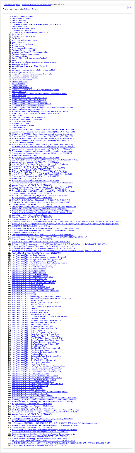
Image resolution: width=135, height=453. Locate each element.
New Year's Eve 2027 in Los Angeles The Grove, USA (32, 326)
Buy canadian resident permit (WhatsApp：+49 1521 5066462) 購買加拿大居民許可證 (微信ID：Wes (50, 237)
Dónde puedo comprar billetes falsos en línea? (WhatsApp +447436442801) (40, 140)
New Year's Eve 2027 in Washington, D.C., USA (30, 394)
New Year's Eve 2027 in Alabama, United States (30, 312)
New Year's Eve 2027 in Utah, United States (28, 390)
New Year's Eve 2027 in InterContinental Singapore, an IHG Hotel (37, 306)
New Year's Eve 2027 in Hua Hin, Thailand (28, 304)
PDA (129, 7)
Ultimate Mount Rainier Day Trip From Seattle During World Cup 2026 (38, 168)
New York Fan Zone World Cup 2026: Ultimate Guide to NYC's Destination (40, 164)
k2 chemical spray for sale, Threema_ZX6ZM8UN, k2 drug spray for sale (39, 209)
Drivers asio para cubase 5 (22, 80)
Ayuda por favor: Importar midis (24, 50)
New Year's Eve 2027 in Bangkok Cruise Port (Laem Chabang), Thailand (39, 263)
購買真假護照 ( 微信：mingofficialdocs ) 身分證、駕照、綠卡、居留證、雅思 (41, 242)
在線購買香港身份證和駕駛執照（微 (25, 232)
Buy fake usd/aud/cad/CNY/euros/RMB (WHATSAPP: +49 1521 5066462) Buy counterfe (45, 228)
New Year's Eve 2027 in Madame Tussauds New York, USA (34, 328)
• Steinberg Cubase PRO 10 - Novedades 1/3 (29, 117)
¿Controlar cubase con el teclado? (25, 78)
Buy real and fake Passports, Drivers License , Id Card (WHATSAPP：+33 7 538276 (44, 129)
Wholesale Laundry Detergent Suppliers (27, 178)
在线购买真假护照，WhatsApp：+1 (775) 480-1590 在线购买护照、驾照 (39, 439)
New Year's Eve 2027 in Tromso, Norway (27, 388)
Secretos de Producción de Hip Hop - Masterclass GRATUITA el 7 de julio (40, 112)
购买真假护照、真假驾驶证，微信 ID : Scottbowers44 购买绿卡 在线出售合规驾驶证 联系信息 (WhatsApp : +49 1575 (56, 251)
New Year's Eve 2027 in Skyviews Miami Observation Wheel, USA (37, 372)
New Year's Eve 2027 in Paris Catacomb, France (30, 350)
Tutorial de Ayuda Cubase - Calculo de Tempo (29, 102)
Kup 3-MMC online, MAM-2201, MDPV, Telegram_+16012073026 (36, 253)
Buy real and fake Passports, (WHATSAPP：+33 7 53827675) (35, 158)
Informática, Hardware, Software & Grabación (36, 5)
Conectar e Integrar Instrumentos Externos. (28, 106)
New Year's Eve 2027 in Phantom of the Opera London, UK (34, 352)
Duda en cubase (18, 46)
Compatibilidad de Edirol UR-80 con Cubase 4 (29, 66)
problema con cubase (20, 22)
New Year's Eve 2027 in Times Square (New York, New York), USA (37, 384)
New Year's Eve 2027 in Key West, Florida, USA (30, 310)
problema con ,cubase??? (22, 18)
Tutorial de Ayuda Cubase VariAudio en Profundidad (31, 104)
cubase (14, 60)
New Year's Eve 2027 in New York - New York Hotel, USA (34, 342)
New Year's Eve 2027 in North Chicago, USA (29, 346)
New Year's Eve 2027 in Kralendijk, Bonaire (28, 318)
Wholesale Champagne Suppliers (24, 156)
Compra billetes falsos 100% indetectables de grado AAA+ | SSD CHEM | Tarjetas (43, 191)
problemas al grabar (19, 26)
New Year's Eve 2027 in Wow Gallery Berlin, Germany (32, 396)
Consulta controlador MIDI (22, 88)
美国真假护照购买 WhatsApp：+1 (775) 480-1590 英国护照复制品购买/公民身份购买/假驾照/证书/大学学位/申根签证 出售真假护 (61, 443)
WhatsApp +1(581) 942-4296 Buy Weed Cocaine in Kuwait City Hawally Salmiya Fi (43, 147)
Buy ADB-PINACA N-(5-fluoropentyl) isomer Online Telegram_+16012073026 (41, 202)
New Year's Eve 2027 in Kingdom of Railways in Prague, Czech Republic (39, 316)
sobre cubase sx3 (18, 42)
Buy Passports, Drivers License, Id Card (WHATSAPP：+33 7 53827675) (40, 432)
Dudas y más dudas (19, 86)
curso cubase (17, 115)
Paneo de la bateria (19, 56)
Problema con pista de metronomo (25, 76)
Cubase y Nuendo (31, 9)
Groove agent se (18, 127)
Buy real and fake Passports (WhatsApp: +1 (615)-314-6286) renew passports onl (43, 211)
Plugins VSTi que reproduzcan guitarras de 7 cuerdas (32, 74)
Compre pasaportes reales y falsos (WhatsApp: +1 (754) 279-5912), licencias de (42, 419)
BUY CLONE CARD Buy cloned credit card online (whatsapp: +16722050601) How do (44, 430)
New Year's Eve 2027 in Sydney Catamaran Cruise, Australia (35, 376)
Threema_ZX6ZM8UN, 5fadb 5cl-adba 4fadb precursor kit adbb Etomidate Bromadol (44, 400)
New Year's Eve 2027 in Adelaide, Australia (28, 255)
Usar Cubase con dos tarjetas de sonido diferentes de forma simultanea (39, 94)
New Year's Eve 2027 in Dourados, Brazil (27, 285)
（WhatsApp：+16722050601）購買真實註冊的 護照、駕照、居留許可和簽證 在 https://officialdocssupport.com (54, 423)
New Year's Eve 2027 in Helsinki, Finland (27, 301)
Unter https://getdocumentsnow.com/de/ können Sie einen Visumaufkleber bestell (43, 183)
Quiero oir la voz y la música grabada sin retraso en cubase (34, 62)
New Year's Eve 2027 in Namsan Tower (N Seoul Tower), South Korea (38, 340)
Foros (18, 5)
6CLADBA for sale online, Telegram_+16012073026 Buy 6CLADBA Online (40, 189)
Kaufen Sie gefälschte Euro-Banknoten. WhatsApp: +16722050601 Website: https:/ (43, 441)
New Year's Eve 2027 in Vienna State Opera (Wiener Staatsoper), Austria (40, 392)
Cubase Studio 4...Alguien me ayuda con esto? (30, 32)
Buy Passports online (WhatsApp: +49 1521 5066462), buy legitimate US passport (43, 230)
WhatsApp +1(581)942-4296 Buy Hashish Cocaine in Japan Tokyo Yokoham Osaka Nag (45, 410)
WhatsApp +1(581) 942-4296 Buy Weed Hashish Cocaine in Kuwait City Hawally (42, 402)
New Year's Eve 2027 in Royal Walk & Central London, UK (34, 360)
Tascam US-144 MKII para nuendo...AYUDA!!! (29, 58)
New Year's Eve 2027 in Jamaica (24, 308)
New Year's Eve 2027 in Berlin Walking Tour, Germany (32, 267)
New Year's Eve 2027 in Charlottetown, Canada (30, 275)
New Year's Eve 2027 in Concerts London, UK (29, 279)
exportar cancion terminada (22, 16)
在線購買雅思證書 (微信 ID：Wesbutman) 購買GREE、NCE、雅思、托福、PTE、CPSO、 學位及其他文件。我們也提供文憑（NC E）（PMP (66, 221)
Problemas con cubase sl (21, 30)
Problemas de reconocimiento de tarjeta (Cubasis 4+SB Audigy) (36, 24)
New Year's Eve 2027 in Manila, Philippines (28, 330)
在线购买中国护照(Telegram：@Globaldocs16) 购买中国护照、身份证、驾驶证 (42, 213)
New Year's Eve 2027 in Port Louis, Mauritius (29, 354)
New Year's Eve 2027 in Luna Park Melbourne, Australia (33, 408)
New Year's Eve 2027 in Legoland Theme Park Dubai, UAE (34, 322)
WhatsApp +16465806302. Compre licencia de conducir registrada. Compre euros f (43, 134)
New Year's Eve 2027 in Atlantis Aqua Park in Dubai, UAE (34, 261)
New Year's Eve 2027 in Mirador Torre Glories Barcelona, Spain (36, 336)
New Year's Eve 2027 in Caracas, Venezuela (29, 273)
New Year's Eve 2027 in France (24, 295)
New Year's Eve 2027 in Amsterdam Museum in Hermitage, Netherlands (39, 257)
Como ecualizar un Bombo (22, 121)
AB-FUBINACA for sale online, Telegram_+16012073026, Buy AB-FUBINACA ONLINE (45, 412)
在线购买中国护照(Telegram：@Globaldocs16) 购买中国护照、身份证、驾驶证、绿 (43, 248)
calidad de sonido (18, 84)
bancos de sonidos (19, 20)
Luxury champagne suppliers (23, 142)
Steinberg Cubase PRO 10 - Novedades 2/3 (28, 119)
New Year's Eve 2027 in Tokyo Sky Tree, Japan (30, 386)
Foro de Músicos (9, 5)
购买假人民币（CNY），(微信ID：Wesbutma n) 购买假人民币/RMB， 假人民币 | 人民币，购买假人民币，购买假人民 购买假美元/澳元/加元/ (65, 224)
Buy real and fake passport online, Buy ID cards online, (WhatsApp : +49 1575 (42, 187)
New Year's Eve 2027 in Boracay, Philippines (29, 269)
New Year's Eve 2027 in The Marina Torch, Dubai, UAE (33, 382)
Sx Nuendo (16, 38)
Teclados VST (17, 34)
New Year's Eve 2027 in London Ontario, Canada (30, 324)
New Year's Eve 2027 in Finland (24, 293)
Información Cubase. (20, 82)
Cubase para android (20, 64)
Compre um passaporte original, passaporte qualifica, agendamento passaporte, (42, 151)
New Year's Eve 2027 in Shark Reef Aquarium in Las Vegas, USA (37, 368)
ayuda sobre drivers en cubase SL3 (25, 28)
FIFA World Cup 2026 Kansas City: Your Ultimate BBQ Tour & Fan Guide (40, 172)
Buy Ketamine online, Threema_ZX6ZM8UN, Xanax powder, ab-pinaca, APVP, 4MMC (44, 398)
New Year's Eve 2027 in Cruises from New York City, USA (34, 281)
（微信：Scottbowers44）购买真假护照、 (28, 416)
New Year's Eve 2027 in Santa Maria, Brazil (28, 364)
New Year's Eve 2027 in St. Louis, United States (30, 374)
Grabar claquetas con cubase (23, 72)
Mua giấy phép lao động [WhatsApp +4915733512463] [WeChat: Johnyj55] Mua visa (44, 207)
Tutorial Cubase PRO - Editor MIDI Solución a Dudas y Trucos (36, 114)
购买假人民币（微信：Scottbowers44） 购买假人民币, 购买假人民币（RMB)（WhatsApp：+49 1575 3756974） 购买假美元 (59, 244)
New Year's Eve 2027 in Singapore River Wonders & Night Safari (36, 370)
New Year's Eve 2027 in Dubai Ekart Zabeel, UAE (31, 287)
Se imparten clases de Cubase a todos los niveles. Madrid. (34, 70)
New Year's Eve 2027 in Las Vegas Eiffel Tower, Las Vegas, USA (37, 320)
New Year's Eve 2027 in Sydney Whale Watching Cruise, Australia (37, 378)
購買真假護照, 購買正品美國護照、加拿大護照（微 (31, 226)
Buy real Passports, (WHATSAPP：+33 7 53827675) (32, 185)
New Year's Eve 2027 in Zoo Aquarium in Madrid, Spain (33, 406)
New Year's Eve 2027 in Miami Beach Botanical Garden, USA (35, 334)
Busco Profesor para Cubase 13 (24, 125)
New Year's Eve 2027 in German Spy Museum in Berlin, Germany (37, 297)
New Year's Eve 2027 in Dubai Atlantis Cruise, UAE (31, 314)
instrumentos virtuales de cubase (24, 40)
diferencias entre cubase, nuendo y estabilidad (29, 98)
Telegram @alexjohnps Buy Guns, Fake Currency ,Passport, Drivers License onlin (43, 434)
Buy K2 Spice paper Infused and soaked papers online (32, 215)
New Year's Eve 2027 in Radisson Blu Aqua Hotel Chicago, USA (36, 356)
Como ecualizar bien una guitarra (24, 48)
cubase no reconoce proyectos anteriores (27, 110)
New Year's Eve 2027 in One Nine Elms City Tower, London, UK (36, 348)
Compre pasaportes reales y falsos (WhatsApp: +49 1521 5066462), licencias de (42, 235)
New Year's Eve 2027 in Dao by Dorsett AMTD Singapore (33, 283)
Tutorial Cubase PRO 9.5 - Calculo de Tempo (29, 100)
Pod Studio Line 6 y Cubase (22, 44)
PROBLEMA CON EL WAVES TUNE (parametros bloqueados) (35, 90)
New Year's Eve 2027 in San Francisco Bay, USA (31, 362)
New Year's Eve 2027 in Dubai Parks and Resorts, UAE (33, 289)
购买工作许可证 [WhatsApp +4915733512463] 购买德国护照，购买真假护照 (41, 200)
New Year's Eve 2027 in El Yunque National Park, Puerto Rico (35, 291)
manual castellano (19, 96)
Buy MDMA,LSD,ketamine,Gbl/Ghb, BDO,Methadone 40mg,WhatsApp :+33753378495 (45, 160)
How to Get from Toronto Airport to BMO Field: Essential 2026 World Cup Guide (42, 174)
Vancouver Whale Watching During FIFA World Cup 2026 (33, 166)
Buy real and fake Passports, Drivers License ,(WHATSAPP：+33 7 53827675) (42, 149)
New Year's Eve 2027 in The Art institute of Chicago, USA (34, 380)
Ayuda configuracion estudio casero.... (26, 54)
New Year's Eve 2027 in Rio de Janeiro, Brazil (29, 358)
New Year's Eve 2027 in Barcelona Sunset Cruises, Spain (34, 265)
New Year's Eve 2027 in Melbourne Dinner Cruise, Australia (34, 332)
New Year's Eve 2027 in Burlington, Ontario (28, 271)
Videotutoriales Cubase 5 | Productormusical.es (30, 52)
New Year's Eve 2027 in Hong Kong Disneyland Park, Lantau (35, 302)
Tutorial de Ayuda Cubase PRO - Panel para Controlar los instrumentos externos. (43, 108)
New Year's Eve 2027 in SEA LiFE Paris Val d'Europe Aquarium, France (39, 366)
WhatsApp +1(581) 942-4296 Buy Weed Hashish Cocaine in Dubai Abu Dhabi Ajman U (45, 425)
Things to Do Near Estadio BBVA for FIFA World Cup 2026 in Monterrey (39, 170)
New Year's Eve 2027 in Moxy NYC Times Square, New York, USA (37, 338)
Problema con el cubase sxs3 (23, 36)
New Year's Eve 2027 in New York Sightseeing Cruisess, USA (35, 344)
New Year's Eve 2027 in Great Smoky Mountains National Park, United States (41, 299)
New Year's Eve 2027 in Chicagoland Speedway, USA (32, 277)
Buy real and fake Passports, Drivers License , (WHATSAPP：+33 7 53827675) (42, 136)
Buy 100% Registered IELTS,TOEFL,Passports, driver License (36, 219)
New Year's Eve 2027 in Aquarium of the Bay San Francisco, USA (37, 259)
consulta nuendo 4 (19, 92)
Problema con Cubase (20, 123)
